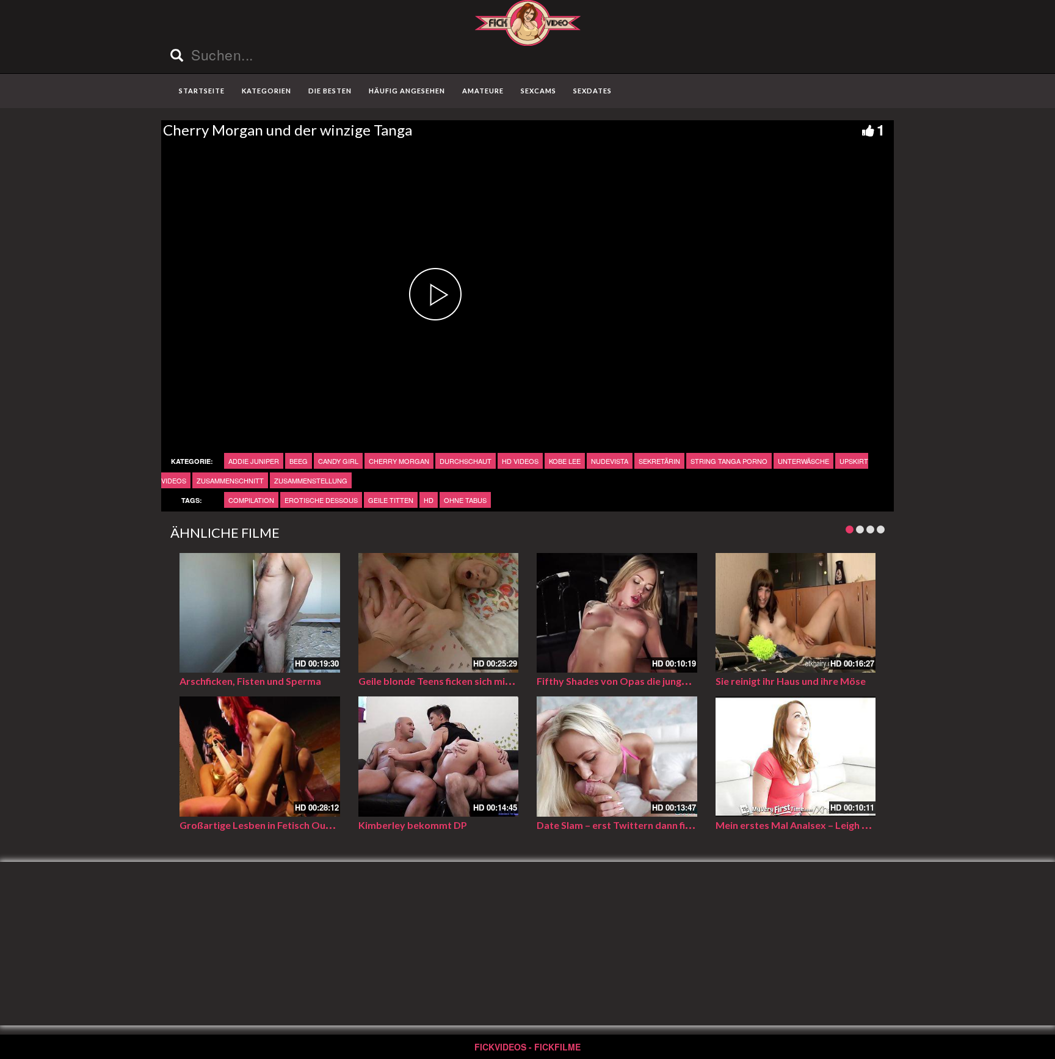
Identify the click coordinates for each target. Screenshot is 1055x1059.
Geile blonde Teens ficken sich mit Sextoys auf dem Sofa (484, 681)
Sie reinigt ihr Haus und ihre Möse (791, 681)
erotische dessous (321, 500)
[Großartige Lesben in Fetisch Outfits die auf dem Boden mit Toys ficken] (259, 756)
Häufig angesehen (407, 91)
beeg (298, 461)
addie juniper (253, 461)
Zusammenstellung (310, 480)
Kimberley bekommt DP (412, 825)
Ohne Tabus (465, 500)
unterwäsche (803, 461)
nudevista (609, 461)
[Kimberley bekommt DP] (438, 756)
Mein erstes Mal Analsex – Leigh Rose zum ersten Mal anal (846, 825)
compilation (251, 500)
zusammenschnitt (230, 480)
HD (428, 500)
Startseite (202, 91)
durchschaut (465, 461)
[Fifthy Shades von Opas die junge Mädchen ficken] (617, 613)
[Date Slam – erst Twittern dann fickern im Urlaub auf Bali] (617, 756)
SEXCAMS (538, 91)
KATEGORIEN (266, 91)
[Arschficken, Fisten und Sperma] (259, 613)
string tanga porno (729, 461)
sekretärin (659, 461)
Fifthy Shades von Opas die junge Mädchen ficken (648, 681)
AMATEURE (483, 91)
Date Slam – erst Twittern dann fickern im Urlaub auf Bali (664, 825)
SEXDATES (592, 91)
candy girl (338, 461)
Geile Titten (390, 500)
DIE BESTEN (330, 91)
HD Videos (520, 461)
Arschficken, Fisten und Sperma (250, 681)
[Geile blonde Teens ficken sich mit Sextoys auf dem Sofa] (438, 613)
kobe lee (565, 461)
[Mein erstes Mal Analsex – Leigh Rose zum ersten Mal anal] (796, 756)
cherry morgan (399, 461)
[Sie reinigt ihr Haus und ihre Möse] (796, 613)
